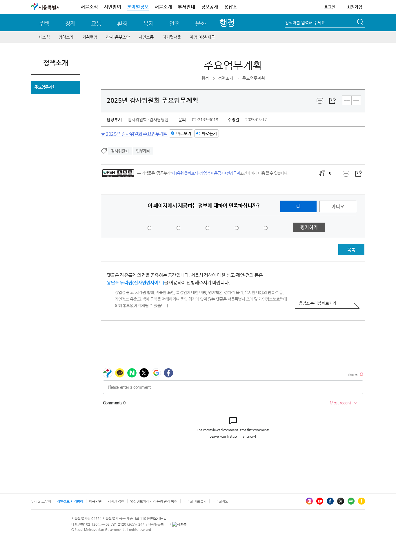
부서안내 (186, 7)
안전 (174, 23)
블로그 (351, 501)
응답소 (230, 7)
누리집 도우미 (41, 501)
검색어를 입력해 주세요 (305, 22)
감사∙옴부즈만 (118, 37)
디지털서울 (171, 37)
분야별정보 (138, 7)
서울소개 (163, 7)
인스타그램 (309, 501)
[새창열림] (320, 100)
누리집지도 (220, 501)
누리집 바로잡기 (194, 501)
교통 (96, 23)
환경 (122, 23)
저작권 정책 (116, 501)
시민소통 (146, 37)
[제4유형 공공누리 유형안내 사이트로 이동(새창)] (118, 173)
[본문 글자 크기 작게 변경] (356, 100)
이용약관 (95, 501)
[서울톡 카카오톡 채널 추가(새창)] (179, 524)
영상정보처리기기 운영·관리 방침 (153, 501)
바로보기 (183, 133)
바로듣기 (209, 133)
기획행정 (89, 37)
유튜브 (319, 501)
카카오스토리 (361, 501)
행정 (227, 23)
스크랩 (332, 100)
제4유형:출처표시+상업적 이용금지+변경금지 (205, 173)
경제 (70, 23)
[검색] (361, 23)
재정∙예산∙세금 (202, 37)
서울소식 (89, 7)
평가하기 (309, 227)
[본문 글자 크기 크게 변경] (347, 100)
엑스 (340, 501)
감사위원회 (120, 150)
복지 (148, 23)
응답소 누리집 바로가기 (317, 303)
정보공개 (209, 7)
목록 (351, 249)
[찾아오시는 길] (157, 518)
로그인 (329, 7)
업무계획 (143, 150)
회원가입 (354, 7)
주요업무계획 (44, 87)
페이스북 (330, 501)
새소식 (44, 37)
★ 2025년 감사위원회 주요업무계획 (134, 133)
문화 (200, 23)
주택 (44, 23)
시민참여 (112, 7)
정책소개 (66, 37)
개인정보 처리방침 (70, 501)
